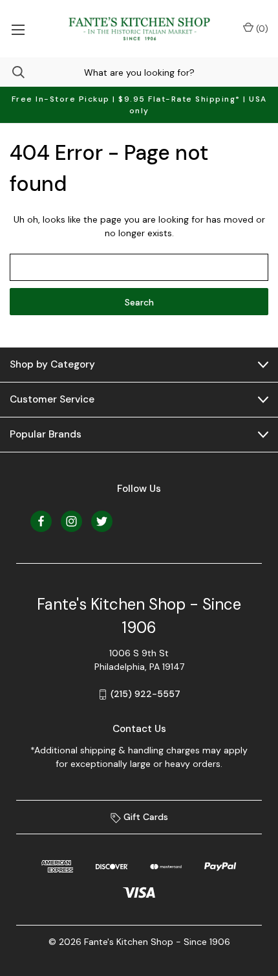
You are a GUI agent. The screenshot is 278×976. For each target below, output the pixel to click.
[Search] (12, 72)
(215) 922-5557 (145, 694)
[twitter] (101, 521)
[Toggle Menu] (18, 29)
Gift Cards (144, 817)
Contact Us (139, 728)
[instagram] (71, 521)
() (260, 28)
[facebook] (41, 521)
